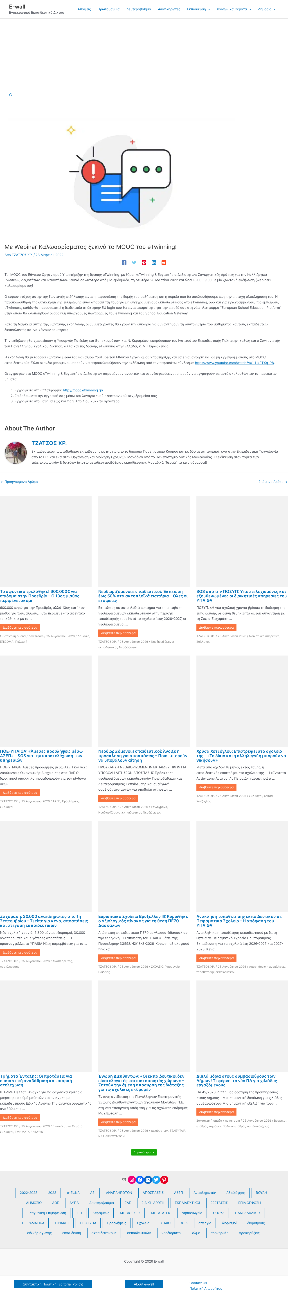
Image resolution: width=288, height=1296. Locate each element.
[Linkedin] (154, 262)
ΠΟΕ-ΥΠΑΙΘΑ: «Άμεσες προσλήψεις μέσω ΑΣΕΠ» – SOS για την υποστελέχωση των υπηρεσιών (41, 756)
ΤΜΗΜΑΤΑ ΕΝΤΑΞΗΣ (29, 1132)
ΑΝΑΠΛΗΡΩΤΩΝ (119, 1193)
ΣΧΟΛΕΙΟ (157, 966)
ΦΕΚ (184, 1223)
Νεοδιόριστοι (128, 647)
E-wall (17, 6)
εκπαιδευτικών (139, 1233)
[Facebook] (124, 262)
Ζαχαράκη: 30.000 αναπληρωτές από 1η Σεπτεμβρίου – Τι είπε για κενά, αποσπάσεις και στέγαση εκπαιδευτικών (44, 921)
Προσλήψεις (70, 801)
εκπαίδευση (71, 1233)
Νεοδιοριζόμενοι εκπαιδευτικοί (119, 812)
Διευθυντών (159, 1130)
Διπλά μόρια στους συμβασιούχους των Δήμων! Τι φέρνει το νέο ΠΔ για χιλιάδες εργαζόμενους (236, 1081)
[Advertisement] (144, 52)
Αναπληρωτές (62, 961)
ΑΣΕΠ (56, 801)
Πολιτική (21, 641)
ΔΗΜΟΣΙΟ (34, 1203)
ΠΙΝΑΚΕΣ (62, 1223)
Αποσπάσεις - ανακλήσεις (267, 966)
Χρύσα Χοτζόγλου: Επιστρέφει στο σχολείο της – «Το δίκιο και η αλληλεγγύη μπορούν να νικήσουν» (241, 756)
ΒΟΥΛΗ (261, 1193)
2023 (52, 1193)
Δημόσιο (83, 636)
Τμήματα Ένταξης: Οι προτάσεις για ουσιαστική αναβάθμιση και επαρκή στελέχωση (36, 1081)
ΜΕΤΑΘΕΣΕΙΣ (130, 1213)
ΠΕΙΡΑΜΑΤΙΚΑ (33, 1223)
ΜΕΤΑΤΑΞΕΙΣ (161, 1213)
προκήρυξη (220, 1233)
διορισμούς (256, 1223)
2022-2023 (29, 1193)
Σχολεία (143, 1223)
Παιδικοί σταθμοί (234, 1126)
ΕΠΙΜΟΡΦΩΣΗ (249, 1203)
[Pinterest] (144, 262)
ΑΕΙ (92, 1193)
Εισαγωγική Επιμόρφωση (46, 1213)
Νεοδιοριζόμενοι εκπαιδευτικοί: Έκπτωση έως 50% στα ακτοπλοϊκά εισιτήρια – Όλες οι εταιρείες (142, 596)
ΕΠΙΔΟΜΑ (7, 641)
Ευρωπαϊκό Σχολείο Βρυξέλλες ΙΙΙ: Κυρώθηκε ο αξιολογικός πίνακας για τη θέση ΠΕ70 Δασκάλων (143, 921)
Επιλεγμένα (159, 807)
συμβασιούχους (258, 1126)
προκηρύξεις (249, 1233)
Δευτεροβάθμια (101, 1203)
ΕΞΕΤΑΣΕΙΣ (219, 1203)
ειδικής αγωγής (39, 1233)
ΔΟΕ (55, 1203)
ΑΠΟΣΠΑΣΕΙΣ (153, 1193)
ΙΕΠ (79, 1213)
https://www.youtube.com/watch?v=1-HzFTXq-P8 (234, 363)
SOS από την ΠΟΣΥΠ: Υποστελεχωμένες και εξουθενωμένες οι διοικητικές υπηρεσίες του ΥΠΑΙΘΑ (241, 596)
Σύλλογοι (202, 641)
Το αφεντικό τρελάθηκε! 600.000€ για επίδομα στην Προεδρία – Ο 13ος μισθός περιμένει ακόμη (39, 596)
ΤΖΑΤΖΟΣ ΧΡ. (107, 641)
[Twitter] (134, 262)
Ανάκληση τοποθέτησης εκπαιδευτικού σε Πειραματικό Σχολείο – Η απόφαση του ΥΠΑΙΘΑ (239, 921)
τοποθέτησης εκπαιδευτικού (216, 972)
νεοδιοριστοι (172, 1233)
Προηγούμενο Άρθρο (19, 481)
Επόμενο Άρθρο (273, 481)
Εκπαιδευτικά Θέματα (68, 1126)
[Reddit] (164, 262)
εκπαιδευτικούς (104, 1233)
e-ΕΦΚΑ (73, 1193)
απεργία (205, 1223)
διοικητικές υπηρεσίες (264, 636)
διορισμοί (229, 1223)
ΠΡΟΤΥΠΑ (88, 1223)
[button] (208, 9)
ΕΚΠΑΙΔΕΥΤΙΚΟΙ (187, 1203)
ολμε (196, 1233)
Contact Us (198, 1283)
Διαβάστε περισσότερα (20, 627)
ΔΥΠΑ (74, 1203)
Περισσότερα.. (143, 1152)
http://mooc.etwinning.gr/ (83, 390)
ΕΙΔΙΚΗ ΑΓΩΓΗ (153, 1203)
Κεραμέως (101, 1213)
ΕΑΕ (128, 1203)
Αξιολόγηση (235, 1193)
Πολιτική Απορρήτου (205, 1288)
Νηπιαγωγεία (192, 1213)
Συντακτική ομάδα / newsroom (21, 636)
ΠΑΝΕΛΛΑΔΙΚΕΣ (248, 1213)
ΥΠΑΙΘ (165, 1223)
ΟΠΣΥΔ (219, 1213)
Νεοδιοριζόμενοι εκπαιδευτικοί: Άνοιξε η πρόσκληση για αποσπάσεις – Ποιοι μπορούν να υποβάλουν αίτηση (142, 756)
